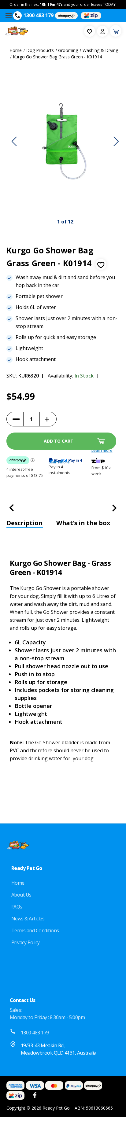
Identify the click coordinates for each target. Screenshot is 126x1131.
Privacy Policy (25, 942)
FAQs (16, 906)
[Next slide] (116, 141)
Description (24, 523)
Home (17, 882)
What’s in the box (83, 523)
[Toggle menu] (8, 15)
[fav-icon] (89, 31)
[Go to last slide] (14, 141)
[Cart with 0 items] (115, 31)
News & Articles (28, 918)
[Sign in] (102, 31)
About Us (21, 894)
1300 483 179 (39, 15)
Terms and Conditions (35, 930)
